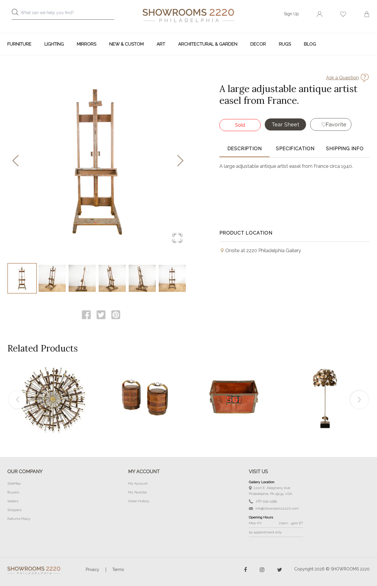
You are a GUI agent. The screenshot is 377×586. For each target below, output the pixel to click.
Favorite (336, 124)
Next (359, 399)
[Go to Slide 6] (172, 278)
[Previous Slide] (15, 161)
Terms (118, 569)
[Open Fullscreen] (177, 237)
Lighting (54, 44)
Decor (258, 44)
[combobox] (67, 14)
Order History (138, 501)
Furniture (19, 44)
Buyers (13, 492)
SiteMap (14, 483)
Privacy (92, 569)
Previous (17, 399)
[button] (97, 161)
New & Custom (126, 44)
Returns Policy (19, 519)
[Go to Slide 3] (82, 278)
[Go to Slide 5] (142, 278)
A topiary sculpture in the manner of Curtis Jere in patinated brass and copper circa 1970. (325, 385)
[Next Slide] (180, 161)
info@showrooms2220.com (276, 508)
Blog (310, 44)
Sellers (12, 501)
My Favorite (137, 492)
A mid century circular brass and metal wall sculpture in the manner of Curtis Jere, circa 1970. (53, 385)
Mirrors (86, 44)
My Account (138, 483)
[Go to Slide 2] (52, 278)
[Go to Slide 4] (112, 278)
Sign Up (291, 13)
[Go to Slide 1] (22, 278)
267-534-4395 (266, 501)
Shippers (14, 510)
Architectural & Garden (207, 44)
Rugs (285, 44)
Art (161, 44)
